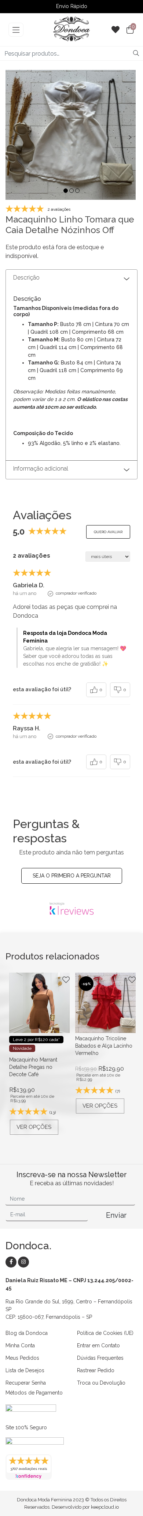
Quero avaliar (108, 532)
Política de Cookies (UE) (105, 1333)
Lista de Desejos (25, 1370)
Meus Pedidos (22, 1358)
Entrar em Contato (98, 1345)
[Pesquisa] (136, 53)
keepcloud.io (105, 1507)
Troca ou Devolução (101, 1383)
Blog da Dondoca (27, 1333)
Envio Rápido (71, 7)
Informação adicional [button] (40, 468)
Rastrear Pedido (95, 1370)
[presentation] (13, 136)
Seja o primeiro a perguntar (72, 876)
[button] (65, 190)
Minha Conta (20, 1345)
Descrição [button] (26, 277)
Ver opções (33, 1127)
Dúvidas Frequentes (100, 1358)
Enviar (116, 1215)
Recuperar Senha (26, 1383)
